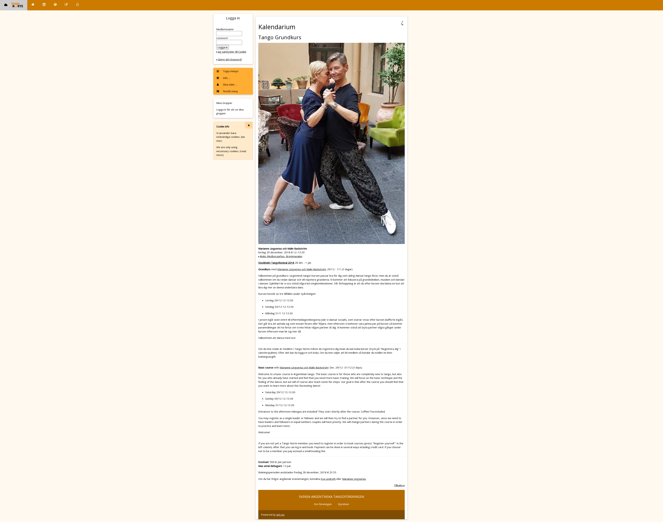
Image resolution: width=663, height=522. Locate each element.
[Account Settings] (77, 4)
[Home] (33, 4)
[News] (55, 4)
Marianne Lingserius (354, 479)
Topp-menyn (230, 71)
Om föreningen (323, 504)
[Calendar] (44, 4)
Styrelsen (343, 504)
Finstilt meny (230, 91)
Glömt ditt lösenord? (230, 59)
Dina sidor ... (229, 84)
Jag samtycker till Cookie (232, 51)
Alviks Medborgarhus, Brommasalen (281, 256)
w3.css (280, 514)
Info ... (226, 78)
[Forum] (66, 4)
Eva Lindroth (328, 479)
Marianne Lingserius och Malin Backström (301, 269)
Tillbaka (399, 485)
